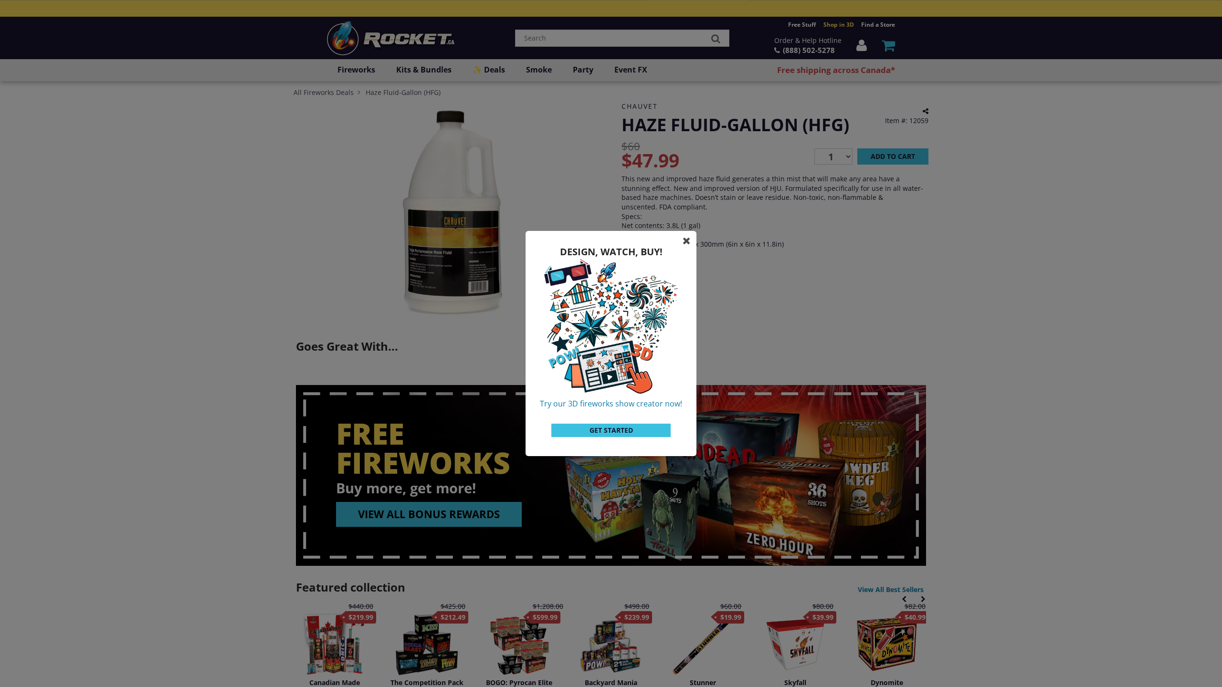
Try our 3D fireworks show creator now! (611, 403)
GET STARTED (611, 430)
